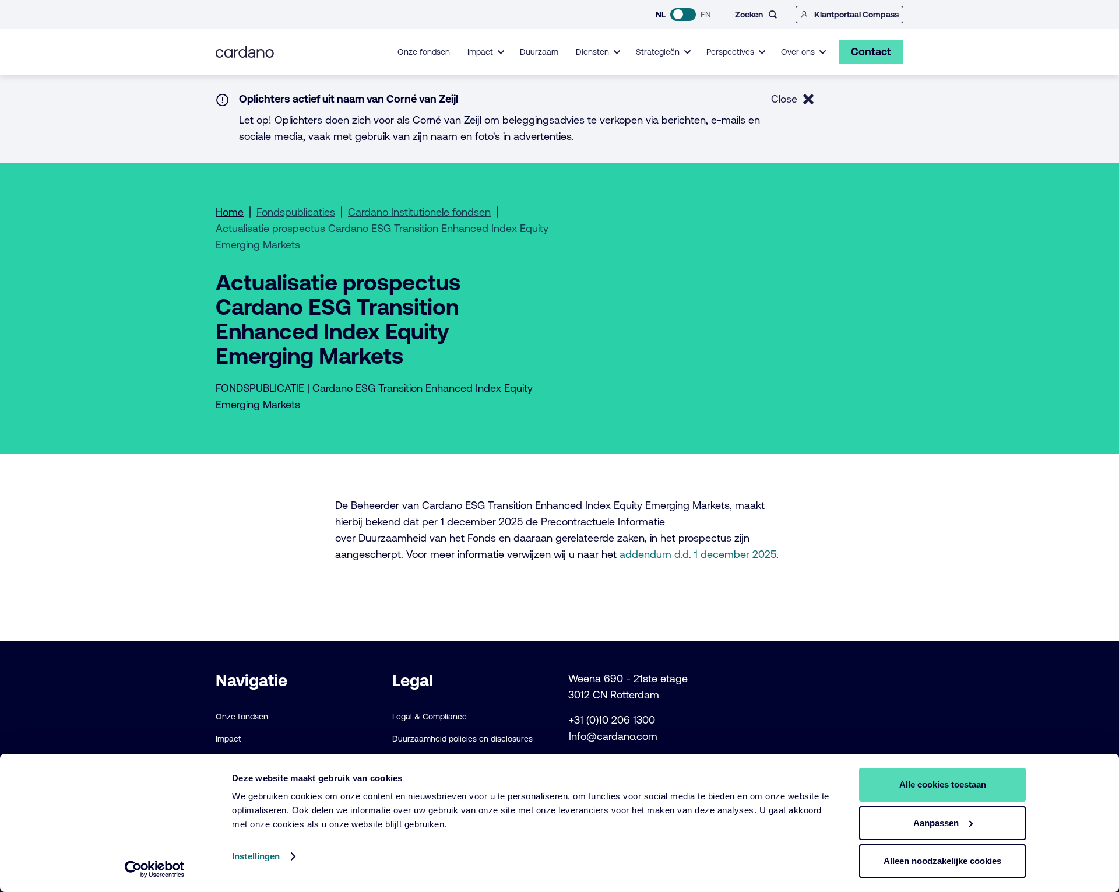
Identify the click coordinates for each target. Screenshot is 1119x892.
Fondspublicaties (295, 212)
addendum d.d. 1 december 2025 (698, 554)
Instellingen (256, 856)
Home (230, 212)
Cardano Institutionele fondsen (419, 212)
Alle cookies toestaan (942, 784)
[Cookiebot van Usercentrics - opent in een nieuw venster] (155, 869)
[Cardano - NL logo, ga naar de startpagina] (245, 52)
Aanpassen (936, 823)
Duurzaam (539, 52)
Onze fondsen (423, 52)
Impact (228, 738)
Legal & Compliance (429, 716)
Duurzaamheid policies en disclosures (462, 738)
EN (705, 14)
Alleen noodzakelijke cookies (942, 861)
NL (661, 14)
